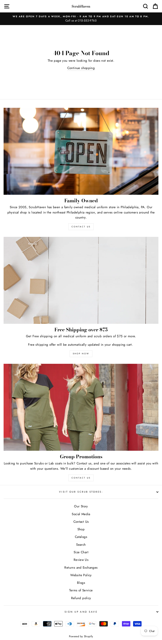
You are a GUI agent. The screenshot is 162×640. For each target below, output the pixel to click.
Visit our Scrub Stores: (81, 491)
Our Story (81, 506)
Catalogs (81, 537)
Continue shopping (81, 68)
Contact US (81, 226)
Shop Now (81, 353)
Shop (81, 529)
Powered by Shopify (81, 636)
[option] (81, 19)
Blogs (81, 582)
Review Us (81, 559)
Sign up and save (81, 611)
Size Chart (81, 552)
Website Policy (81, 575)
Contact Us (81, 477)
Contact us (84, 463)
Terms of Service (81, 590)
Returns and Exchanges (80, 567)
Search (81, 544)
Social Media (81, 514)
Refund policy (81, 598)
